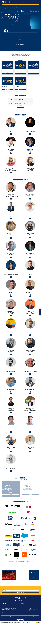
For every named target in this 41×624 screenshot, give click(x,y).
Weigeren (34, 622)
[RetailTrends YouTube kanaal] (19, 600)
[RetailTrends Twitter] (17, 600)
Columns (15, 616)
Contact (25, 616)
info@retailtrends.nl (35, 609)
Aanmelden (20, 49)
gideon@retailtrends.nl (24, 561)
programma (20, 107)
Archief (34, 616)
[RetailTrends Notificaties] (25, 600)
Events (21, 616)
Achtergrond (3, 616)
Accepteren (38, 622)
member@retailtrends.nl (32, 612)
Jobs (18, 616)
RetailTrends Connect (20, 44)
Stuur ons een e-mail (21, 109)
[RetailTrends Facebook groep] (15, 600)
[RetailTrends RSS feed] (21, 600)
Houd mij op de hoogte (20, 592)
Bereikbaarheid (33, 577)
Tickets (20, 39)
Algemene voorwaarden (5, 612)
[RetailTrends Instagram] (23, 600)
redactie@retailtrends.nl (35, 610)
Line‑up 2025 (20, 36)
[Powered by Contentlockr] (20, 621)
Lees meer (28, 622)
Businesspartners (20, 47)
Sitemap (38, 616)
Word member (20, 4)
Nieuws (8, 616)
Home (20, 34)
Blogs (11, 616)
